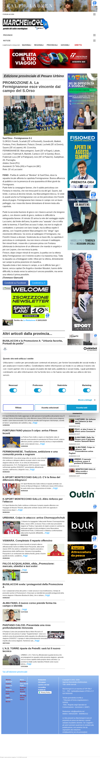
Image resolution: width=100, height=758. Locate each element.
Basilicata (9, 681)
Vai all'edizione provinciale (15, 672)
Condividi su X (38, 283)
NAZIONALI (26, 45)
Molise (22, 679)
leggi (35, 423)
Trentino (22, 693)
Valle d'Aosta (24, 683)
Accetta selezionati (50, 408)
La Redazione (29, 320)
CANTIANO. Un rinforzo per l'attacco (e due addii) (85, 421)
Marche (8, 701)
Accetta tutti (81, 408)
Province (10, 35)
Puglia (22, 685)
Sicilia (22, 689)
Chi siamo (42, 682)
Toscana (22, 691)
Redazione (42, 680)
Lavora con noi (43, 685)
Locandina (42, 687)
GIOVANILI (65, 45)
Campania (9, 685)
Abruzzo (8, 679)
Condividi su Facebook (15, 283)
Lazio (7, 695)
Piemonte (23, 681)
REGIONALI (39, 45)
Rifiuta (18, 408)
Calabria (8, 683)
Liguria (8, 697)
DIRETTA (78, 45)
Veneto (22, 699)
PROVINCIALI (52, 45)
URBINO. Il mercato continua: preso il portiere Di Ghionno (83, 461)
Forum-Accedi (11, 14)
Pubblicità (41, 690)
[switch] (37, 390)
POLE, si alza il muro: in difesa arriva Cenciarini (85, 430)
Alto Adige (23, 695)
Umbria (22, 697)
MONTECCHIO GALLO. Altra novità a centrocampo (86, 471)
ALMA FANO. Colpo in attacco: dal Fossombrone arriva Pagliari (82, 450)
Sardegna (23, 687)
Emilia (8, 687)
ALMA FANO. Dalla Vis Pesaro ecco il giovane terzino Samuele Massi (85, 439)
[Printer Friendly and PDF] (7, 288)
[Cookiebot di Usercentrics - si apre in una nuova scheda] (85, 349)
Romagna (9, 689)
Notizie (9, 41)
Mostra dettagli (85, 400)
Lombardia (9, 699)
